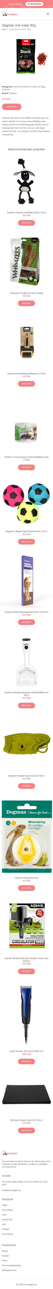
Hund (16, 86)
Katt (4, 1224)
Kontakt (5, 1255)
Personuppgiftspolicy (11, 1265)
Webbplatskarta (9, 1270)
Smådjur (5, 1229)
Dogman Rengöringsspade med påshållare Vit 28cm (26, 693)
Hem (4, 29)
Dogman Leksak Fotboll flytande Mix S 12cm (26, 531)
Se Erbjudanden (34, 4)
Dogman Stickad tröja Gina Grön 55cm (26, 775)
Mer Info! (11, 107)
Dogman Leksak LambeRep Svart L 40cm (26, 212)
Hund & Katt (7, 1219)
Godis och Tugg (38, 86)
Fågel (4, 1205)
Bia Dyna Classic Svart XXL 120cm (27, 1120)
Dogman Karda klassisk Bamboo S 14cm (26, 373)
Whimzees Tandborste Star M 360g (26, 293)
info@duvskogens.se (11, 1190)
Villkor (4, 1260)
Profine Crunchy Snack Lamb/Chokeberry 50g (26, 457)
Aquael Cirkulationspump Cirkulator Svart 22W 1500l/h (26, 959)
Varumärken (24, 86)
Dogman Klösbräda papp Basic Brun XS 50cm (26, 612)
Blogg (4, 1251)
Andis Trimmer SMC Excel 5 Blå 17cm (26, 1051)
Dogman (6, 89)
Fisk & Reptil (7, 1210)
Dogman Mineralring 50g (26, 878)
